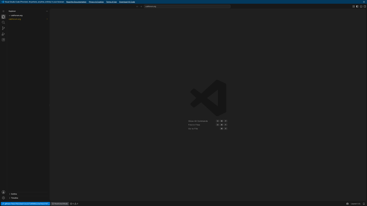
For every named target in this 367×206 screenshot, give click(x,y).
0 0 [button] (75, 204)
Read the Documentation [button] (76, 2)
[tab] (3, 16)
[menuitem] (3, 11)
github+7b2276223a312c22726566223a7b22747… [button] (26, 204)
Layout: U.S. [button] (356, 204)
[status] (183, 203)
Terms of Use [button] (111, 2)
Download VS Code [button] (127, 2)
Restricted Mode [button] (61, 204)
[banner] (183, 2)
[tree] (28, 104)
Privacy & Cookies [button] (96, 2)
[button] (364, 1)
